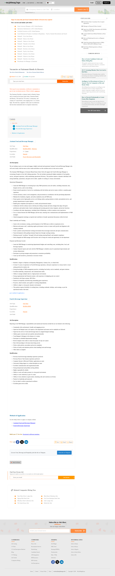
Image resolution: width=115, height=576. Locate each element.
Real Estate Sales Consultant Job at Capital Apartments (93, 22)
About (31, 571)
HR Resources (34, 557)
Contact (36, 571)
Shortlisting (34, 549)
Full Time (25, 146)
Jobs (24, 2)
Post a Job (33, 543)
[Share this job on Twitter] (22, 442)
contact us (37, 91)
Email (71, 76)
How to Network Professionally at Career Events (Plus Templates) (93, 98)
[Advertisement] (58, 99)
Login (91, 2)
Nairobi (25, 154)
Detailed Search (29, 12)
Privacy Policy (43, 571)
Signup (98, 2)
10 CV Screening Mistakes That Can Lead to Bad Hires (94, 71)
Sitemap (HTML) (55, 549)
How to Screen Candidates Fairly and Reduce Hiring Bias (92, 59)
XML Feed (53, 546)
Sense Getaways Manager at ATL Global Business (29, 26)
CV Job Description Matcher (18, 549)
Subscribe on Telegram (64, 452)
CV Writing (14, 555)
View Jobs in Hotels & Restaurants (17, 72)
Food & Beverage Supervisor (24, 128)
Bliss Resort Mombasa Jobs (51, 496)
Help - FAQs (54, 555)
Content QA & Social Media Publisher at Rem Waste (94, 34)
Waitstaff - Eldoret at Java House (25, 56)
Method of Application (18, 133)
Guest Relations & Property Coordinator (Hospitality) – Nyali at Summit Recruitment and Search (42, 34)
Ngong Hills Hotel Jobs (23, 498)
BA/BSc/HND (27, 148)
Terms (50, 571)
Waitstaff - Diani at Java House (25, 39)
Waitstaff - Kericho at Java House (25, 49)
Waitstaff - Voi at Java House (24, 36)
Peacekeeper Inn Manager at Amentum (27, 61)
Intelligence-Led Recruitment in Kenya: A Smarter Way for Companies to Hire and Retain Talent (93, 83)
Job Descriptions (35, 563)
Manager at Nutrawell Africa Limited (92, 26)
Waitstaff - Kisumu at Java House (25, 54)
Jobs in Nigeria (74, 549)
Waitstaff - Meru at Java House (25, 46)
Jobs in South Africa (76, 552)
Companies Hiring (15, 560)
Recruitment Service (36, 546)
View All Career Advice (94, 110)
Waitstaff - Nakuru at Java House (25, 41)
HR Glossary (34, 560)
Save (64, 76)
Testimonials (54, 552)
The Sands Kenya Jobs (23, 503)
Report (70, 442)
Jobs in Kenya (74, 546)
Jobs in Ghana (74, 543)
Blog (12, 552)
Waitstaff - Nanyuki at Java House (26, 44)
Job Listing (14, 543)
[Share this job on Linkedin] (26, 442)
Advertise (53, 557)
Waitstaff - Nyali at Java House (25, 51)
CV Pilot (13, 546)
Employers (106, 2)
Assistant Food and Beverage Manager (27, 126)
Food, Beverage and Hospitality (32, 157)
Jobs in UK (73, 555)
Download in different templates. (31, 434)
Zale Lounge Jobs (48, 500)
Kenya (50, 2)
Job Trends (14, 557)
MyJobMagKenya (81, 571)
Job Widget (54, 543)
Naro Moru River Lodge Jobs (24, 496)
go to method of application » (17, 293)
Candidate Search (35, 552)
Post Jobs (40, 2)
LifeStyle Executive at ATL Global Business (28, 31)
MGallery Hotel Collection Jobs (25, 500)
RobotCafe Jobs (48, 503)
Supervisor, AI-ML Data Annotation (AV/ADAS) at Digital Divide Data (94, 30)
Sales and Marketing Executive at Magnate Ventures (93, 38)
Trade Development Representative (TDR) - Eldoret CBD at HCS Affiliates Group (93, 43)
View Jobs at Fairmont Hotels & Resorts (35, 72)
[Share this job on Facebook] (17, 442)
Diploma (34, 148)
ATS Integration (35, 555)
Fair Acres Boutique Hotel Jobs (52, 498)
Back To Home (16, 462)
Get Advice (30, 2)
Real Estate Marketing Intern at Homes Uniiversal (92, 47)
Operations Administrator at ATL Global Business (29, 28)
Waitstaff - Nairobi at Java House (25, 59)
